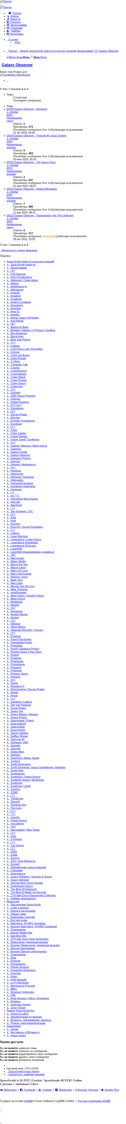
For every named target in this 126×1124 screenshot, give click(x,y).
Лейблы (15, 31)
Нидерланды (14, 118)
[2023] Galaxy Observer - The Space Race (31, 162)
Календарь (16, 34)
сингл (10, 120)
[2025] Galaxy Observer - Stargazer (27, 109)
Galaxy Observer (17, 65)
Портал (16, 13)
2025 (9, 115)
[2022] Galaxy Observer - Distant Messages (32, 189)
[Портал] (6, 1)
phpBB (28, 1101)
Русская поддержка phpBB (94, 1101)
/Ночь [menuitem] (40, 57)
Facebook (28, 1090)
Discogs (92, 1090)
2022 (9, 194)
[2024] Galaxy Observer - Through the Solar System (36, 135)
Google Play (111, 1090)
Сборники (15, 28)
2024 (9, 141)
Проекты (15, 22)
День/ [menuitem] (23, 57)
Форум (14, 16)
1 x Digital (12, 112)
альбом (11, 147)
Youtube (46, 1090)
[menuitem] (16, 42)
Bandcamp (65, 1090)
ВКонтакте (10, 1090)
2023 (9, 168)
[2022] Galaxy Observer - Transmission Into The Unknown (40, 215)
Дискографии (18, 25)
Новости (15, 19)
